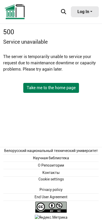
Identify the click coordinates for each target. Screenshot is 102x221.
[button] (15, 12)
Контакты (51, 173)
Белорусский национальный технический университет (51, 151)
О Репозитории (51, 165)
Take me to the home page (51, 87)
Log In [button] (83, 11)
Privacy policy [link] (51, 190)
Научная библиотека (51, 158)
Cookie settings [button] (51, 179)
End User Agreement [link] (51, 197)
